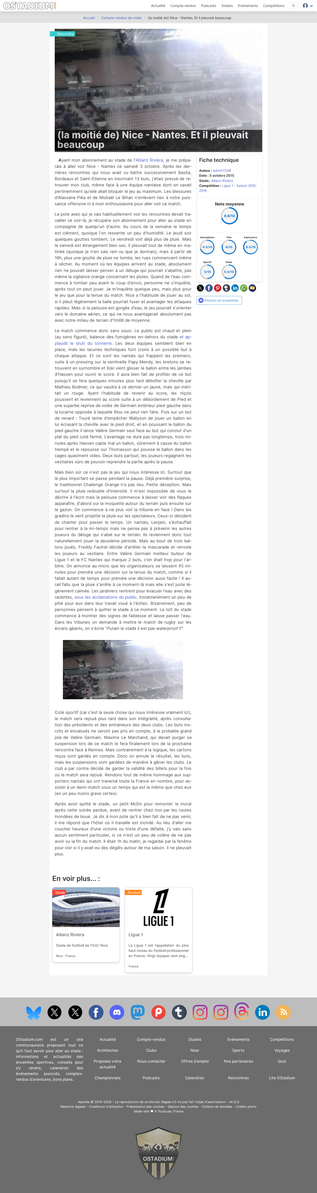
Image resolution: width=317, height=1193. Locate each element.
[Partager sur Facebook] (209, 290)
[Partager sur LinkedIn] (235, 290)
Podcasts (208, 5)
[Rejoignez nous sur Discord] (117, 1018)
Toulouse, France (170, 1111)
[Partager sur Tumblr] (227, 290)
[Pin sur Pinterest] (218, 290)
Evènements (248, 5)
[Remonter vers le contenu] (158, 1179)
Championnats (108, 1078)
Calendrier (194, 1078)
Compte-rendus (183, 5)
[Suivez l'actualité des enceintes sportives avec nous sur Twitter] (76, 1018)
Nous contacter (151, 1061)
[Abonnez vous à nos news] (283, 1018)
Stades (227, 5)
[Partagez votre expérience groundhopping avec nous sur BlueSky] (34, 1018)
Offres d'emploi (195, 1061)
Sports (238, 1050)
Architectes (107, 1050)
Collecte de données (217, 1106)
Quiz (282, 1061)
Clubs (151, 1050)
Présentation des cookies (145, 1106)
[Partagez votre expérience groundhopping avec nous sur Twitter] (55, 1018)
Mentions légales (72, 1106)
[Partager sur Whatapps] (244, 290)
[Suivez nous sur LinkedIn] (263, 1018)
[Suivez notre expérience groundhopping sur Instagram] (201, 1018)
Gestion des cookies (183, 1106)
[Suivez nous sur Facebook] (97, 1018)
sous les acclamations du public (105, 597)
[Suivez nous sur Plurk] (159, 1018)
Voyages (282, 1050)
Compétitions (273, 5)
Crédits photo (246, 1106)
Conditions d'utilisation (106, 1106)
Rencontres (238, 1078)
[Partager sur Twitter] (201, 290)
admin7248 (222, 171)
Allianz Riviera (149, 160)
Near (194, 1050)
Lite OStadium (282, 1078)
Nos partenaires (238, 1061)
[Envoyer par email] (252, 290)
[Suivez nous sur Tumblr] (180, 1018)
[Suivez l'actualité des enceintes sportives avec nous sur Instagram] (221, 1018)
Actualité (158, 5)
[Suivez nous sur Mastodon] (138, 1018)
